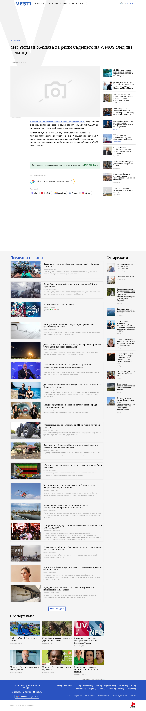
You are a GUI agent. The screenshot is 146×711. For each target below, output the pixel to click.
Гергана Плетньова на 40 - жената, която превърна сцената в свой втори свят (126, 342)
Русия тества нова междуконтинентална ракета (123, 190)
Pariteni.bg (112, 689)
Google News (61, 193)
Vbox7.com (68, 686)
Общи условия (90, 696)
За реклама (78, 696)
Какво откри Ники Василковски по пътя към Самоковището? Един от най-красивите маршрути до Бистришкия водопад (126, 295)
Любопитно (77, 4)
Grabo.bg (102, 689)
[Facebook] (136, 698)
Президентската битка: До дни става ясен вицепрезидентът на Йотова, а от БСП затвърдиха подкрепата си (126, 404)
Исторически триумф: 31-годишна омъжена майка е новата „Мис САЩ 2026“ (73, 526)
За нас (69, 696)
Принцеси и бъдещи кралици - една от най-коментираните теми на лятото (72, 568)
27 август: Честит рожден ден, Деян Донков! (24, 668)
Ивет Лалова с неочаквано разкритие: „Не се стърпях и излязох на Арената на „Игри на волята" (126, 326)
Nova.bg (99, 686)
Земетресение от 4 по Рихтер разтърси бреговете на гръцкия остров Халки (69, 325)
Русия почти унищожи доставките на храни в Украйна (123, 164)
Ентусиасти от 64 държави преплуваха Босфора (126, 311)
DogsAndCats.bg (110, 686)
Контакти (133, 696)
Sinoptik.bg (92, 689)
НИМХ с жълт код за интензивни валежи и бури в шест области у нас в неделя (123, 73)
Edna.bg (121, 689)
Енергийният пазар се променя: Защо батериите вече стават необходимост (123, 124)
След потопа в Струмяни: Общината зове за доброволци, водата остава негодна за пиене (71, 446)
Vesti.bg (23, 4)
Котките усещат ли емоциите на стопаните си (125, 266)
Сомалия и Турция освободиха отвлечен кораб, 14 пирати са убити (71, 265)
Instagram (87, 193)
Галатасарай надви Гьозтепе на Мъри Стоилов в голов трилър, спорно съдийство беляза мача (125, 358)
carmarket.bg (117, 141)
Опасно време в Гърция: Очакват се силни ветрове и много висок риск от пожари (72, 548)
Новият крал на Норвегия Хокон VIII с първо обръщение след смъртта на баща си (123, 111)
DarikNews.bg (88, 686)
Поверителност (103, 696)
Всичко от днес (57, 609)
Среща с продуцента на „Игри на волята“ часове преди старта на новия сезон (70, 405)
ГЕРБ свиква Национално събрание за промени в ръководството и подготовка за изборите (67, 365)
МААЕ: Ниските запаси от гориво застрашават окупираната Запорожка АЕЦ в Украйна (66, 506)
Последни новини (26, 257)
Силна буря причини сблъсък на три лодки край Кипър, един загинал (71, 285)
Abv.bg (59, 686)
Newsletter (47, 193)
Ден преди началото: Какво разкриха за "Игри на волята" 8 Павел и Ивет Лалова (72, 385)
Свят (65, 4)
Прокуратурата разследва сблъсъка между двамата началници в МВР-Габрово (69, 588)
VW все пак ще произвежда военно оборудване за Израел (122, 137)
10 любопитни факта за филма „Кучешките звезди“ (57, 639)
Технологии (15, 40)
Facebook (75, 193)
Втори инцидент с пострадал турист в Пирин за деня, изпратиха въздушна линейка (70, 486)
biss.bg (115, 129)
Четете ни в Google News (29, 697)
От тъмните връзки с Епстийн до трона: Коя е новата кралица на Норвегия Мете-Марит (123, 85)
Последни (39, 4)
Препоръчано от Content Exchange (92, 679)
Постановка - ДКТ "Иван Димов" (59, 304)
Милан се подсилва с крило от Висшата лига (126, 373)
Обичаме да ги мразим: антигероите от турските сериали (86, 669)
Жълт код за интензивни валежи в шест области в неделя (126, 387)
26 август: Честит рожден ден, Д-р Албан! (56, 668)
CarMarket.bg (123, 686)
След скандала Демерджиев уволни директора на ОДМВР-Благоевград (122, 150)
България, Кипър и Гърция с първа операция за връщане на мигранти (124, 177)
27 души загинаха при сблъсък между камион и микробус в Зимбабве (73, 466)
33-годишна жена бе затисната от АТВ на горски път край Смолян (72, 426)
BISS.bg (133, 686)
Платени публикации (119, 696)
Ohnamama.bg (80, 689)
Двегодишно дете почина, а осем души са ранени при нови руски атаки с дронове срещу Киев (72, 345)
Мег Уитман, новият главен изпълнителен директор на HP (57, 122)
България (53, 4)
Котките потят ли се (125, 276)
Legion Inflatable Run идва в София (23, 639)
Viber (36, 193)
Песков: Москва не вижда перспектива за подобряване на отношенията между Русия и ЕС (123, 98)
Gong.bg (78, 686)
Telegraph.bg (131, 689)
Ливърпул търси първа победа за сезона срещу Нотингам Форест (85, 640)
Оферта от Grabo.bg (49, 307)
